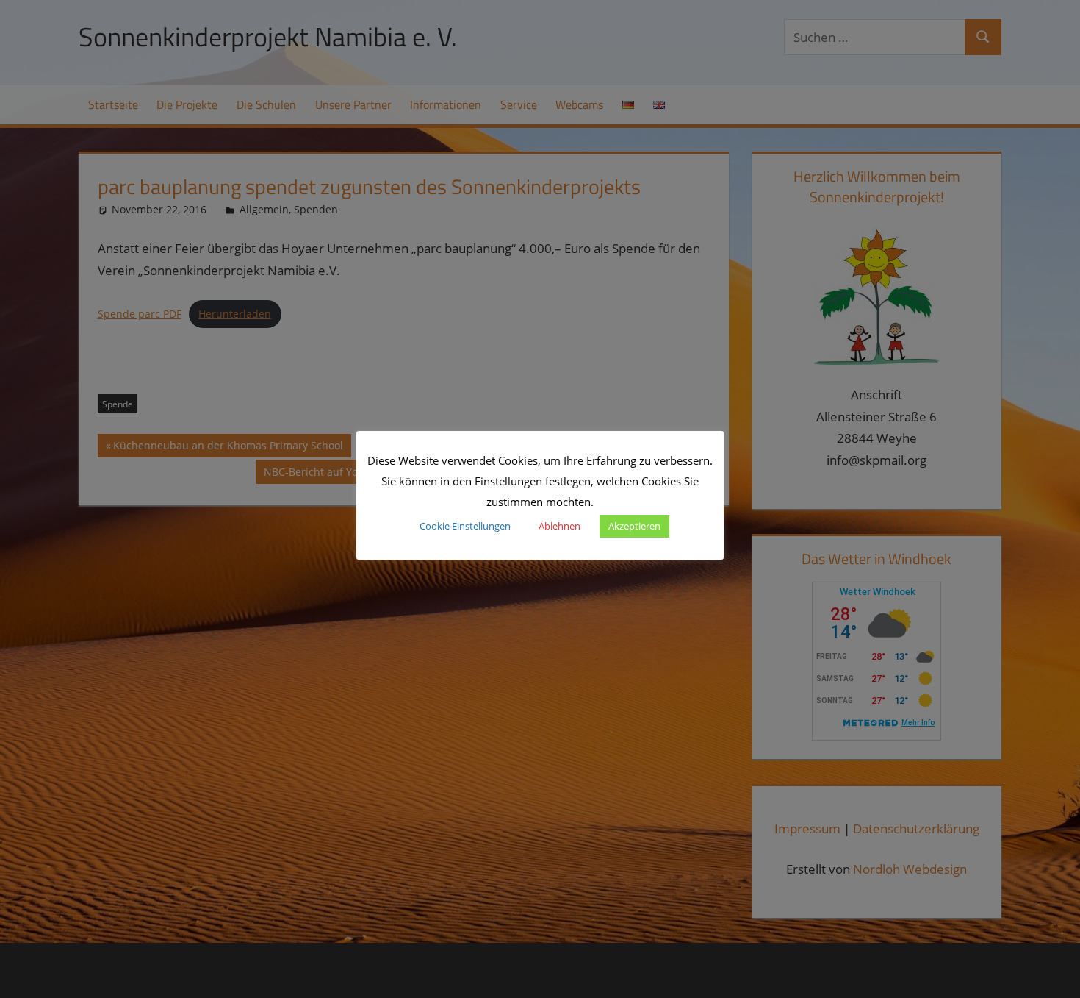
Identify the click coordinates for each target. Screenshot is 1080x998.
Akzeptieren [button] (634, 525)
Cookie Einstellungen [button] (465, 525)
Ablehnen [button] (559, 525)
